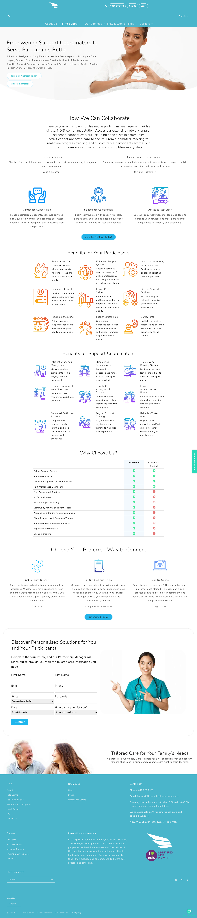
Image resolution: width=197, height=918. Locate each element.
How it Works (13, 809)
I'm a (14, 707)
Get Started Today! (98, 617)
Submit (20, 722)
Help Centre (12, 795)
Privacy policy (28, 913)
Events (71, 795)
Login (143, 6)
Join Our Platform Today (24, 75)
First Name (18, 674)
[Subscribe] (52, 879)
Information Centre (77, 800)
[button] (10, 16)
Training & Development (18, 854)
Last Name (62, 674)
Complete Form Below (97, 606)
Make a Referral (51, 172)
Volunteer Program (15, 849)
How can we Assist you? (71, 707)
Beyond (17, 913)
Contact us (12, 818)
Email (14, 685)
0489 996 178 (117, 6)
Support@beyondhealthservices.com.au (158, 796)
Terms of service (61, 913)
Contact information (44, 913)
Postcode (61, 696)
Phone (59, 685)
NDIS (61, 130)
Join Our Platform (143, 172)
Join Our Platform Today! (98, 237)
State (14, 696)
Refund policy (75, 913)
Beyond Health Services (114, 839)
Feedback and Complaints (19, 804)
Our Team (11, 839)
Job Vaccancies (14, 844)
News (70, 790)
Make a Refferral (20, 83)
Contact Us (136, 784)
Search (10, 790)
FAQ (9, 814)
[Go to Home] (54, 6)
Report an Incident (15, 800)
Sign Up (132, 6)
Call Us (36, 606)
